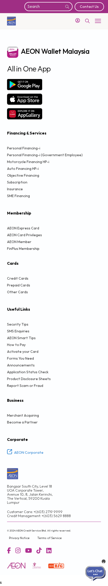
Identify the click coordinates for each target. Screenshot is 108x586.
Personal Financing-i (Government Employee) (45, 155)
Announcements (21, 365)
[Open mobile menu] (98, 21)
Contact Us (89, 7)
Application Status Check (27, 372)
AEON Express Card (23, 228)
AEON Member (19, 242)
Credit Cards (17, 278)
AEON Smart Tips (21, 338)
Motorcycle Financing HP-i (28, 162)
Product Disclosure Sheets (29, 379)
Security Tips (17, 324)
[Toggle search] (87, 21)
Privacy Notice (19, 538)
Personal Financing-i (23, 148)
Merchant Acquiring (23, 415)
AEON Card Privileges (24, 235)
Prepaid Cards (18, 285)
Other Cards (17, 292)
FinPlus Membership (23, 249)
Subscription (17, 182)
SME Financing (18, 196)
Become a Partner (22, 422)
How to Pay (16, 345)
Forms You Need (20, 358)
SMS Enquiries (18, 331)
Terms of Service (49, 538)
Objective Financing (23, 175)
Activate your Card (22, 352)
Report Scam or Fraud (25, 386)
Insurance (15, 189)
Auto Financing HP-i (23, 169)
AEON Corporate (28, 453)
